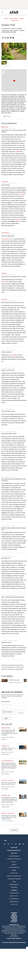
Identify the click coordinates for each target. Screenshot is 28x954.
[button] (14, 80)
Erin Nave (3, 273)
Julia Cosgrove (5, 232)
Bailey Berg (3, 739)
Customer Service (14, 893)
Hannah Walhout (5, 754)
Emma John (4, 299)
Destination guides (14, 856)
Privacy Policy (14, 895)
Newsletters (14, 873)
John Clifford (4, 181)
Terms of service (14, 901)
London (22, 194)
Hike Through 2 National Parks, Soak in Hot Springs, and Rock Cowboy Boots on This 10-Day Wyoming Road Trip (8, 766)
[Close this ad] (27, 948)
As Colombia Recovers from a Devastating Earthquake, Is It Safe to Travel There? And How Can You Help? (9, 800)
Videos (14, 881)
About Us (14, 861)
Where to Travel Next (7, 780)
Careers (14, 870)
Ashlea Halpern (4, 788)
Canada (21, 18)
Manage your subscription (14, 876)
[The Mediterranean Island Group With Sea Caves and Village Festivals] (23, 815)
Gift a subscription (14, 867)
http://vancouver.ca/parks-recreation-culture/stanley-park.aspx (13, 31)
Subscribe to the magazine (14, 858)
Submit (6, 718)
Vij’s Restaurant (14, 680)
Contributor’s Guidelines (14, 878)
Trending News (5, 727)
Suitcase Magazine (14, 898)
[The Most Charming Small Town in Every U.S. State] (23, 782)
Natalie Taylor (4, 127)
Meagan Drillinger (5, 806)
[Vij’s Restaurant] (4, 680)
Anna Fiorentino (5, 773)
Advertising (14, 887)
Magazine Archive (14, 884)
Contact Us (14, 904)
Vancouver (15, 20)
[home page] (14, 12)
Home (6, 18)
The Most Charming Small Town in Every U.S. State (8, 783)
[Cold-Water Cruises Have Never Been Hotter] (23, 747)
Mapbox (25, 91)
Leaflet (14, 91)
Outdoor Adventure (7, 760)
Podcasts (14, 864)
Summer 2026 (5, 745)
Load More (14, 830)
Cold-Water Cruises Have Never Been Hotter (8, 748)
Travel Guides (13, 18)
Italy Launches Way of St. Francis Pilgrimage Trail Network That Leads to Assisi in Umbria (9, 732)
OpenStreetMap (18, 91)
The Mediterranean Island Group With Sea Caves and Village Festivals (8, 817)
